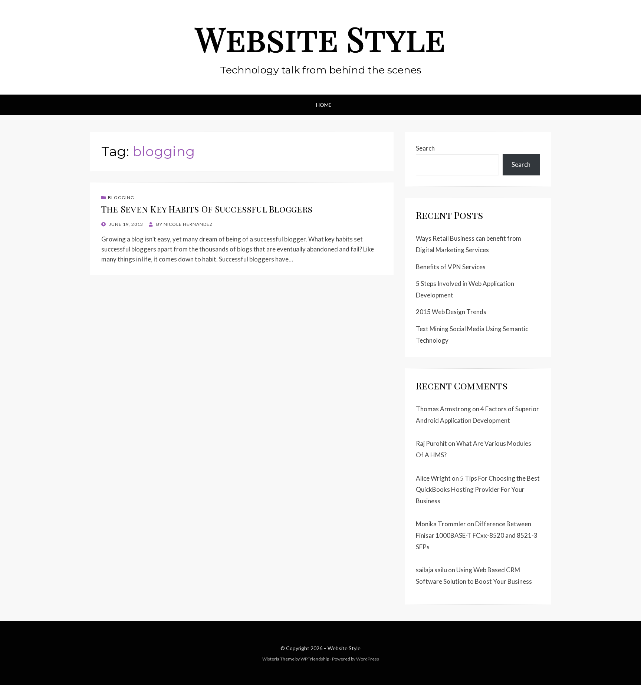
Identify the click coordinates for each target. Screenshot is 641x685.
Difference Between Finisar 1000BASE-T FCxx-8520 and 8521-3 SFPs (477, 535)
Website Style (320, 38)
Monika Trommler (441, 524)
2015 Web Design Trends (451, 312)
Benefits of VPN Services (451, 267)
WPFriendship (314, 659)
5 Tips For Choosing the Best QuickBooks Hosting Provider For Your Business (478, 489)
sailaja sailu (431, 570)
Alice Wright (433, 478)
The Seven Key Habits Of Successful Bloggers (206, 209)
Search (425, 148)
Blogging (121, 197)
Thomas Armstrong (443, 409)
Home (324, 105)
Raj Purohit (431, 443)
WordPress (367, 659)
